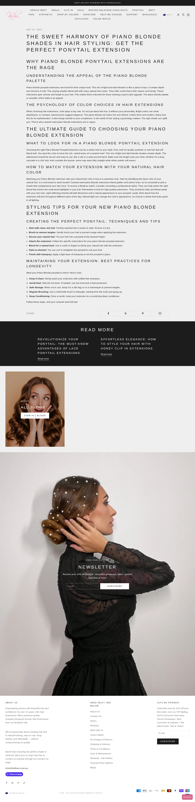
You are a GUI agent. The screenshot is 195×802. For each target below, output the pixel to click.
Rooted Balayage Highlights (108, 10)
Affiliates (82, 19)
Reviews (94, 725)
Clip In (68, 10)
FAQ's (93, 721)
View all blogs (35, 415)
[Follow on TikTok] (24, 783)
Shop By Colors (68, 15)
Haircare (89, 15)
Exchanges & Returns (101, 739)
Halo (81, 10)
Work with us (96, 730)
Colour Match (97, 735)
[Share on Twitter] (125, 313)
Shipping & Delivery (100, 744)
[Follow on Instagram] (12, 783)
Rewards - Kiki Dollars (101, 758)
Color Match (102, 19)
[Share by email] (160, 313)
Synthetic (46, 15)
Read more (43, 359)
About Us (95, 711)
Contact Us (96, 716)
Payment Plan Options (101, 763)
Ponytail (138, 10)
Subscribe (114, 586)
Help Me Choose (111, 15)
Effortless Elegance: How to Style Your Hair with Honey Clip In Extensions (128, 344)
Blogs (93, 767)
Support (132, 15)
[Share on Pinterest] (142, 313)
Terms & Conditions (100, 749)
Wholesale (149, 15)
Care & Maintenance (100, 753)
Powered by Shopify (94, 793)
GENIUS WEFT (38, 10)
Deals (55, 10)
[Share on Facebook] (108, 313)
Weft (152, 10)
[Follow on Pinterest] (18, 783)
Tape (31, 15)
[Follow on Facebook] (6, 783)
